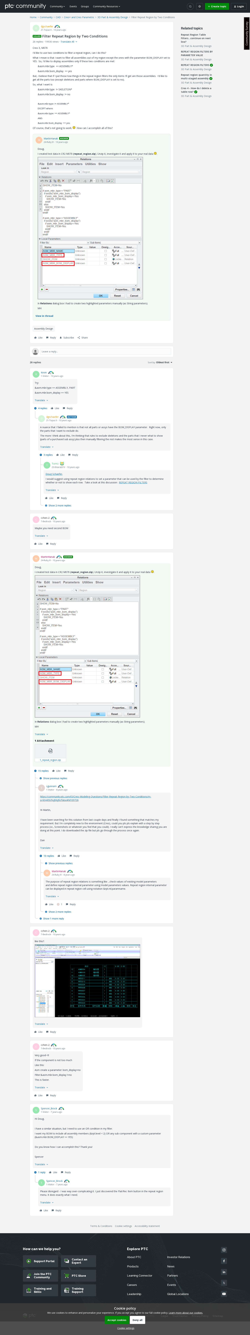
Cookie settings (123, 1226)
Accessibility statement (147, 1226)
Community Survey (247, 33)
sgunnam (51, 786)
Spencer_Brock (49, 1108)
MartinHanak (51, 138)
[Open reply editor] (101, 351)
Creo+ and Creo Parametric (79, 17)
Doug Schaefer (54, 474)
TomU (55, 463)
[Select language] (199, 6)
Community (46, 17)
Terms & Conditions (101, 1226)
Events (73, 6)
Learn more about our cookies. (186, 1312)
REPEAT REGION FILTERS (133, 482)
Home (33, 17)
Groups (85, 6)
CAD (58, 17)
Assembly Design (43, 328)
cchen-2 (45, 517)
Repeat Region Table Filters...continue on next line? (196, 38)
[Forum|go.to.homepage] (25, 6)
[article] (102, 391)
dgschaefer (47, 26)
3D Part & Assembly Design (112, 17)
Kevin (44, 372)
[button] (217, 6)
